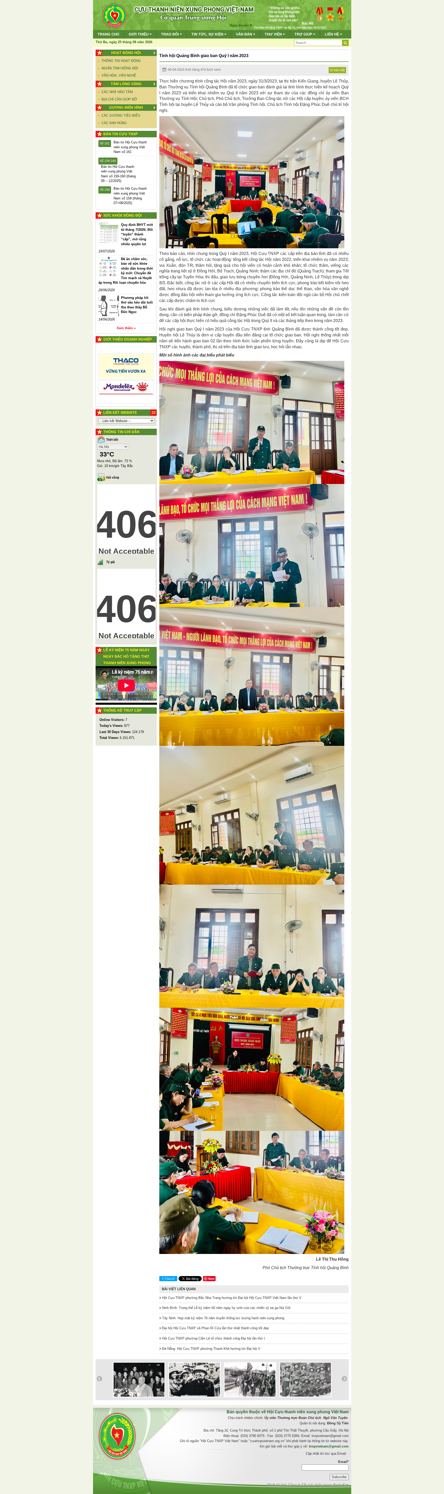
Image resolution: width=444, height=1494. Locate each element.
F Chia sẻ (168, 1278)
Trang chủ (108, 34)
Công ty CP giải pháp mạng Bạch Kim (318, 1485)
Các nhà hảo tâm (117, 92)
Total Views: (109, 738)
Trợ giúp (303, 34)
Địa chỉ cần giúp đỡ (119, 99)
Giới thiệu (139, 34)
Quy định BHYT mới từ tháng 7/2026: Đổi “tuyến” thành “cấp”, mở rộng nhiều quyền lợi (137, 234)
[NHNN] (126, 380)
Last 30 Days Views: (115, 732)
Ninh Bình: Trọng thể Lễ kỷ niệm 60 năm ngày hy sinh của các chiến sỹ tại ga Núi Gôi (225, 1308)
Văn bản (244, 34)
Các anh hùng (114, 123)
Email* (343, 1462)
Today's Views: (111, 726)
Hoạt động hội (126, 53)
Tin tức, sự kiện (207, 34)
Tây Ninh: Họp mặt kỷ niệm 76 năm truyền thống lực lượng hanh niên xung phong (222, 1318)
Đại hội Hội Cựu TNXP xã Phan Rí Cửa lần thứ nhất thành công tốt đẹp (215, 1328)
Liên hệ (332, 34)
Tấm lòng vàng (126, 84)
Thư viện (274, 34)
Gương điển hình (126, 107)
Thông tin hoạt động (121, 61)
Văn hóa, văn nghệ (118, 75)
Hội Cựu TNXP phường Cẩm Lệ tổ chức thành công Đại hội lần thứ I (213, 1338)
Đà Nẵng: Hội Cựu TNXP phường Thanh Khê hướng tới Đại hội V (210, 1349)
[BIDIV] (126, 356)
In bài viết (337, 70)
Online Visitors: (112, 720)
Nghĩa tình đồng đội (119, 68)
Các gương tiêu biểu (120, 115)
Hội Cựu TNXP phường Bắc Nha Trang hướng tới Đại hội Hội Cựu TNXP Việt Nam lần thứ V (231, 1298)
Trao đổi (170, 34)
